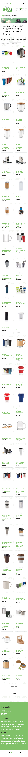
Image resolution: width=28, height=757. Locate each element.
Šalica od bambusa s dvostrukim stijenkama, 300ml (19, 357)
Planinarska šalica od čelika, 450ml (20, 625)
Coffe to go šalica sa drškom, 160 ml (6, 173)
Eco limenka (19, 196)
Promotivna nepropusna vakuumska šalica (7, 277)
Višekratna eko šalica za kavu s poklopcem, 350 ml (21, 600)
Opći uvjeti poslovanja (6, 711)
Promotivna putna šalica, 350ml (19, 277)
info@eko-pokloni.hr (16, 3)
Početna (3, 710)
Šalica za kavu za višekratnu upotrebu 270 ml (6, 412)
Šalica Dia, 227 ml (20, 329)
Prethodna (14, 686)
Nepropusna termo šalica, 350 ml (20, 250)
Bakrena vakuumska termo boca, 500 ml (6, 94)
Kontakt (3, 714)
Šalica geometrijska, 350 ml (7, 355)
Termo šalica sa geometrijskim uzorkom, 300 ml (6, 490)
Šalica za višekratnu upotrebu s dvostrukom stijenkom (19, 411)
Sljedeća (13, 693)
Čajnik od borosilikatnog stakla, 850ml (6, 652)
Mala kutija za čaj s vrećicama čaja (20, 677)
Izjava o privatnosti (5, 713)
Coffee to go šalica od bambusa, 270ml (6, 198)
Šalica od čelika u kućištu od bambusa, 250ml (7, 677)
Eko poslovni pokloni (15, 752)
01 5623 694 (6, 3)
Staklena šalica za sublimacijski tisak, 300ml (20, 438)
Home (2, 15)
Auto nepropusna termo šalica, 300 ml (20, 67)
